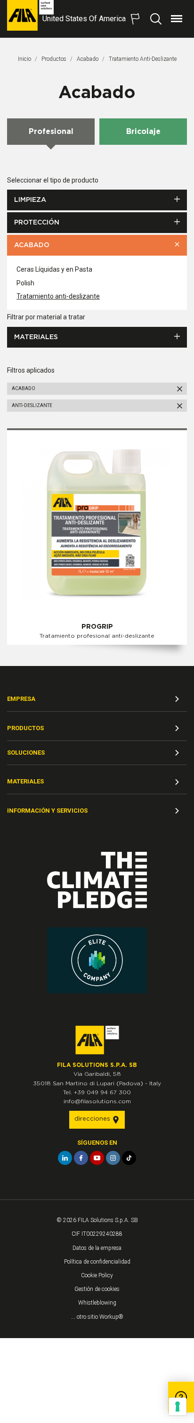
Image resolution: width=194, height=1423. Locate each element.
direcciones (93, 1119)
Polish (25, 283)
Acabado (87, 59)
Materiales (36, 337)
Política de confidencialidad (97, 1261)
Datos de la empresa (97, 1248)
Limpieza (30, 200)
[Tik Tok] (129, 1158)
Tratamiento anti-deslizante (58, 296)
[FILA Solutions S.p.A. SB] (30, 15)
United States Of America (84, 18)
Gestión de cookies (97, 1289)
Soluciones (26, 752)
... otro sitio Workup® (97, 1317)
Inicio (24, 59)
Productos (53, 59)
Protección (36, 222)
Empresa (21, 698)
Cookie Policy (97, 1275)
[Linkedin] (65, 1158)
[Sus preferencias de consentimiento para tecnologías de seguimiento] (177, 1406)
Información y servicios (47, 810)
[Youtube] (97, 1158)
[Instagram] (113, 1158)
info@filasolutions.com (97, 1101)
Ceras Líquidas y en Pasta (54, 269)
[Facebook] (81, 1158)
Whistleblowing (97, 1302)
